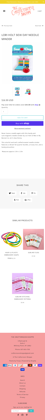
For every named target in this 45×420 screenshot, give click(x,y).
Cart (40, 11)
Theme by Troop (15, 361)
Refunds (22, 391)
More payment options (22, 128)
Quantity (5, 107)
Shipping (22, 389)
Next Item (38, 25)
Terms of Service (22, 394)
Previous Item (7, 25)
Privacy (22, 397)
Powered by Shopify (29, 361)
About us (22, 383)
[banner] (23, 11)
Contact (22, 386)
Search (22, 380)
